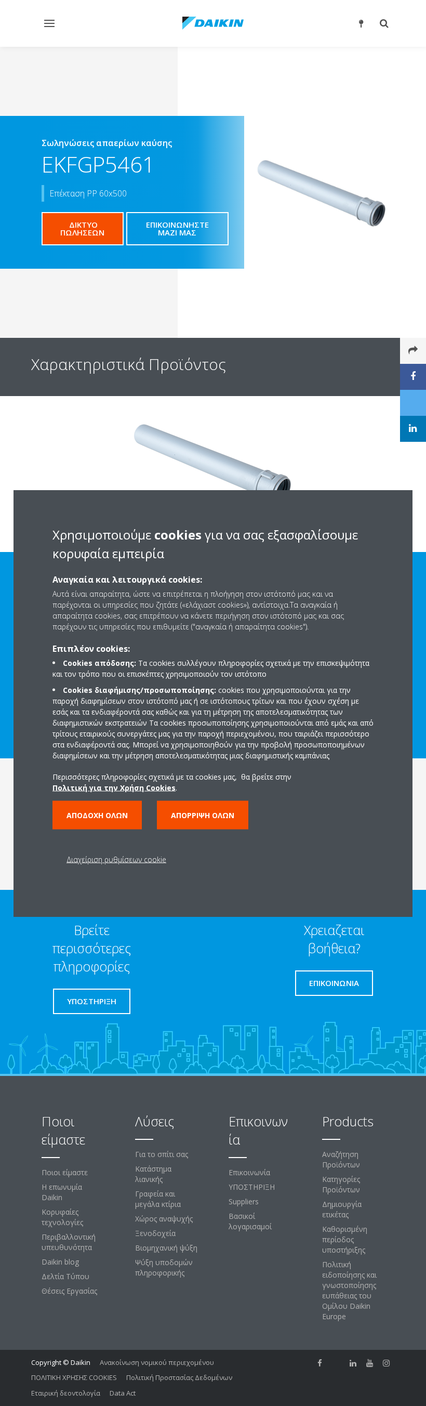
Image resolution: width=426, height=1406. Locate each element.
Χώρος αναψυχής (164, 1219)
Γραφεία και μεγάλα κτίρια (158, 1199)
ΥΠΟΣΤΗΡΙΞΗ (252, 1187)
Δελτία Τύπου (65, 1276)
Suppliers (244, 1201)
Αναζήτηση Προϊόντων (341, 1159)
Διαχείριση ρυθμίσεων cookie (116, 859)
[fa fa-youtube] (370, 1363)
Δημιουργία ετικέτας (342, 1209)
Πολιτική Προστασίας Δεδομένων (179, 1377)
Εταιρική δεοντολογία (65, 1393)
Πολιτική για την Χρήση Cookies (114, 787)
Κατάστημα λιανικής (153, 1174)
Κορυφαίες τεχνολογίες (62, 1217)
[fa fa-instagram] (386, 1363)
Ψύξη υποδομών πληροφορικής (164, 1267)
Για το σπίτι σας (161, 1154)
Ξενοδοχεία (155, 1233)
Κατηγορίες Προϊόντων (341, 1184)
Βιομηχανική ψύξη (166, 1248)
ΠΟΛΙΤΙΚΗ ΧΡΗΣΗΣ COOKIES (74, 1377)
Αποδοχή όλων (97, 815)
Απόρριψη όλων (202, 815)
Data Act (123, 1393)
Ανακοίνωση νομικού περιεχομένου (157, 1362)
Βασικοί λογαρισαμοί (250, 1221)
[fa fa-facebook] (320, 1363)
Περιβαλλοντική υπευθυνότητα (69, 1242)
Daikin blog (60, 1262)
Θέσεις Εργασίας (69, 1291)
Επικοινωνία (249, 1172)
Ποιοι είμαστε (65, 1172)
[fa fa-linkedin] (353, 1363)
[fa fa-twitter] (336, 1363)
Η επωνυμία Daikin (62, 1192)
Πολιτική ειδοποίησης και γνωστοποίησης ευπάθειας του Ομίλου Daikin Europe (349, 1290)
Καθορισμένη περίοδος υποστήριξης (344, 1239)
